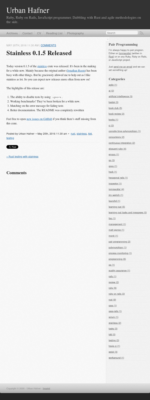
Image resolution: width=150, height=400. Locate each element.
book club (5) (115, 108)
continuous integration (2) (122, 143)
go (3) (112, 160)
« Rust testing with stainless (22, 156)
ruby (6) (113, 288)
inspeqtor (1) (115, 183)
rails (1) (112, 276)
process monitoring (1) (120, 253)
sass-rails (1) (115, 311)
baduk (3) (113, 102)
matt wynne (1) (116, 230)
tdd (90, 133)
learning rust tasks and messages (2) (128, 212)
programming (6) (117, 259)
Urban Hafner (27, 10)
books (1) (113, 119)
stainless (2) (115, 323)
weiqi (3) (113, 351)
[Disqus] (53, 229)
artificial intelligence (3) (120, 96)
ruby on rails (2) (117, 293)
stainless (42, 66)
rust (73, 133)
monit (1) (113, 235)
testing (10, 138)
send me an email (123, 66)
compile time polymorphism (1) (125, 131)
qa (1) (112, 264)
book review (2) (116, 113)
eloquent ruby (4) (117, 148)
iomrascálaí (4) (116, 189)
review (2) (114, 282)
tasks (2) (113, 328)
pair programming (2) (119, 241)
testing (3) (114, 340)
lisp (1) (112, 218)
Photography (75, 33)
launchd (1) (114, 201)
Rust (111, 56)
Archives (12, 33)
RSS (142, 33)
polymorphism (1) (118, 247)
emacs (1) (114, 154)
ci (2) (111, 125)
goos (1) (113, 166)
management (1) (117, 224)
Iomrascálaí (125, 53)
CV (39, 33)
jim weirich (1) (116, 195)
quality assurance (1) (119, 270)
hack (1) (113, 171)
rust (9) (112, 299)
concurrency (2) (116, 137)
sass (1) (113, 305)
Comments (48, 45)
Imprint (46, 388)
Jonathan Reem (76, 70)
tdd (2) (112, 334)
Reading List (54, 33)
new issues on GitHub (39, 119)
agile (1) (113, 84)
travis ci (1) (114, 346)
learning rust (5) (117, 206)
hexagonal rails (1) (118, 177)
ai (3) (111, 90)
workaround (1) (116, 357)
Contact (27, 33)
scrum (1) (113, 317)
